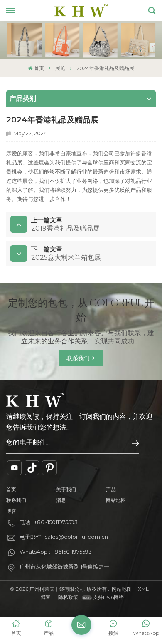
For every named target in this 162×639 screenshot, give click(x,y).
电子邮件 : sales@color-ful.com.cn (64, 536)
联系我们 (78, 358)
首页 (39, 68)
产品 (111, 489)
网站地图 (116, 500)
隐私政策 (68, 597)
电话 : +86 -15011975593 (49, 522)
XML (143, 589)
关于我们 (66, 489)
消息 (61, 500)
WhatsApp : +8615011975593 (56, 551)
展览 (60, 68)
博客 (11, 511)
